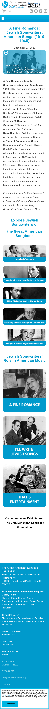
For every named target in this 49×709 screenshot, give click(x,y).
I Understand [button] (10, 704)
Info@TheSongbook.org (14, 677)
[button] (2, 699)
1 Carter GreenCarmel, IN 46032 (10, 663)
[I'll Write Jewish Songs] (24, 458)
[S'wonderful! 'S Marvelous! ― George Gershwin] (24, 274)
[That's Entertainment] (24, 506)
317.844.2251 (9, 671)
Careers (6, 684)
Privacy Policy (6, 695)
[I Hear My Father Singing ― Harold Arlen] (24, 295)
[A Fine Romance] (24, 390)
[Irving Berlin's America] (24, 253)
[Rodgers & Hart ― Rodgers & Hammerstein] (24, 345)
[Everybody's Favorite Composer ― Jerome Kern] (24, 316)
